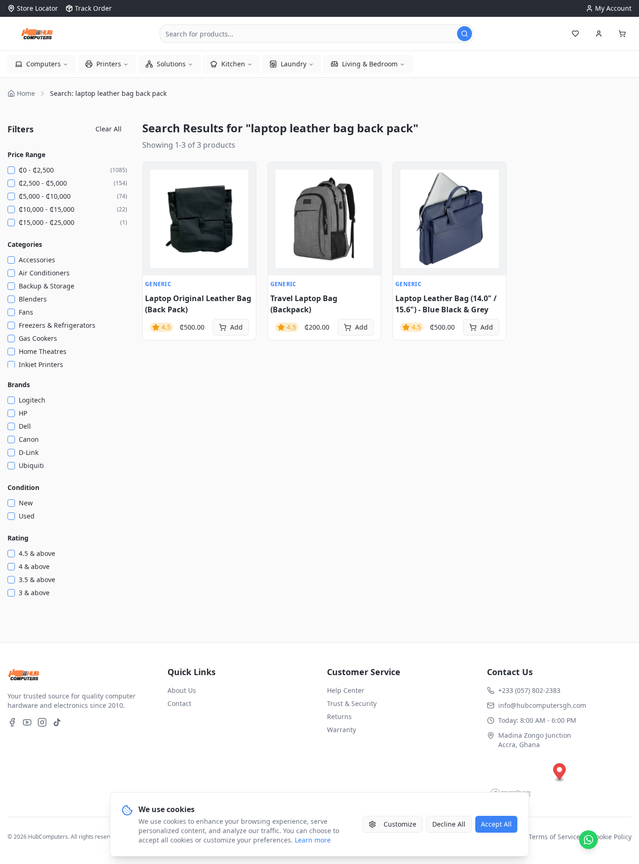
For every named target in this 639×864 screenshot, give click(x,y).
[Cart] (622, 33)
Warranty (341, 729)
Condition (23, 487)
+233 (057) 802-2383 (529, 690)
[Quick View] (154, 174)
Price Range (26, 154)
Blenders (33, 299)
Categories (24, 244)
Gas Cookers (38, 338)
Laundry (293, 63)
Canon (29, 439)
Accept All (496, 824)
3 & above (34, 592)
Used (27, 515)
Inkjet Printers (41, 364)
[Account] (598, 33)
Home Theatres (42, 351)
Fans (26, 312)
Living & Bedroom (370, 63)
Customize (400, 824)
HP (23, 413)
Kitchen (233, 63)
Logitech (32, 400)
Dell (25, 426)
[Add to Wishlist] (154, 195)
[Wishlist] (575, 33)
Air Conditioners (44, 272)
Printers (108, 63)
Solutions (171, 63)
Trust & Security (352, 703)
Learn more (313, 839)
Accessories (37, 259)
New (26, 502)
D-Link (28, 452)
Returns (339, 716)
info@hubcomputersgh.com (542, 705)
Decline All (448, 824)
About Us (181, 690)
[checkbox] (11, 170)
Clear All (108, 128)
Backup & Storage (46, 285)
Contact (179, 703)
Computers (43, 63)
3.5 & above (37, 579)
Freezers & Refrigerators (57, 325)
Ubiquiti (31, 465)
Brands (18, 384)
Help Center (345, 690)
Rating (18, 537)
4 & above (34, 566)
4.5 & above (37, 553)
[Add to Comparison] (154, 215)
